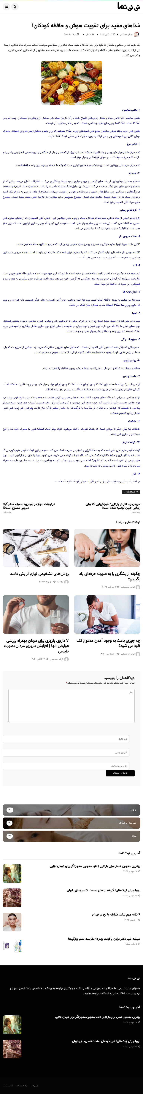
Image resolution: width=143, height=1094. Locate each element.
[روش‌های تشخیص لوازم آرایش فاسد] (36, 548)
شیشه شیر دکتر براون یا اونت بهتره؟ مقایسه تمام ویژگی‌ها (104, 939)
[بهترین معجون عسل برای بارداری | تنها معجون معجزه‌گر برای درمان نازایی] (12, 873)
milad (60, 582)
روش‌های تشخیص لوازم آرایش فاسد (39, 574)
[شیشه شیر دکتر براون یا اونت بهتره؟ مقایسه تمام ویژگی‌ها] (12, 946)
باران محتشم (126, 34)
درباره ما (34, 1085)
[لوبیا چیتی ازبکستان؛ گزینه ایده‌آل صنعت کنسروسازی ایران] (12, 897)
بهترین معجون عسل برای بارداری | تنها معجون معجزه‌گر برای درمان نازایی (95, 866)
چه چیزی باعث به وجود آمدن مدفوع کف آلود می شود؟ (108, 643)
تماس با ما (8, 1085)
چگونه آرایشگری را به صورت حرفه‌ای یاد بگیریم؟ (109, 577)
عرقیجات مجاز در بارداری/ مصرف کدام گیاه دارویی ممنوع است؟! (29, 508)
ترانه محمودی (128, 587)
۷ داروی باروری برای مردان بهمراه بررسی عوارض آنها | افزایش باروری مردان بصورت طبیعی (36, 646)
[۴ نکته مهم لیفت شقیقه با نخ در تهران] (12, 922)
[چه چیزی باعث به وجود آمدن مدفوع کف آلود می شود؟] (107, 614)
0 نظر (88, 34)
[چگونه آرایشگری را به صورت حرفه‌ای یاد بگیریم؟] (107, 548)
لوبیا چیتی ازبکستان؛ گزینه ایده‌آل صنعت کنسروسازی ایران (103, 890)
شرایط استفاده (108, 994)
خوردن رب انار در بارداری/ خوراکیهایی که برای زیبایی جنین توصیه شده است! (113, 508)
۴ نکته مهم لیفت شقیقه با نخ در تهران (116, 914)
